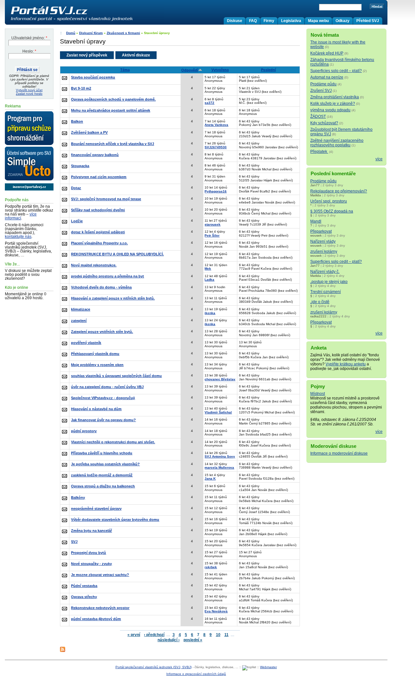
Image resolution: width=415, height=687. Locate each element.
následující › (169, 640)
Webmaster (268, 667)
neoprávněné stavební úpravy (96, 508)
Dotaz (76, 188)
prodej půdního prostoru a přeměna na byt (107, 276)
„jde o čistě (319, 302)
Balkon (77, 121)
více (379, 159)
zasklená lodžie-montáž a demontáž (102, 475)
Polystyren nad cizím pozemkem (98, 177)
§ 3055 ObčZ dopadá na (331, 211)
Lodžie (77, 221)
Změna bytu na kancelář (91, 531)
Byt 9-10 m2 (81, 88)
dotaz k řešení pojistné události (98, 232)
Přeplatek (319, 151)
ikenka (210, 313)
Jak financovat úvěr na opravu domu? (103, 420)
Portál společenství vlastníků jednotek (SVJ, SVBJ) (153, 667)
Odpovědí (189, 70)
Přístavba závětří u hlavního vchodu (101, 453)
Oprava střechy (84, 597)
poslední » (193, 640)
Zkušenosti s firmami (123, 33)
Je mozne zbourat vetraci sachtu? (100, 575)
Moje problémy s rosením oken (97, 365)
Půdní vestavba (84, 586)
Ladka (209, 279)
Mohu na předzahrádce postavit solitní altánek (110, 110)
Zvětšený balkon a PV (89, 132)
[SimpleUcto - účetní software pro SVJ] (29, 164)
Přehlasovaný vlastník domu (95, 354)
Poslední (268, 70)
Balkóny (78, 497)
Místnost (317, 393)
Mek (208, 268)
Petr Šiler (212, 235)
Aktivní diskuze (136, 55)
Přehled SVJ (367, 20)
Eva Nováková (216, 611)
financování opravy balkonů (95, 155)
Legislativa (291, 20)
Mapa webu (318, 20)
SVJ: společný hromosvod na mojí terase (106, 199)
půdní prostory (84, 431)
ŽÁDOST (318, 116)
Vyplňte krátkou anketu (346, 364)
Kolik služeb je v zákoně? (332, 103)
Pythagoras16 (216, 191)
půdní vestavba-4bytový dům (96, 619)
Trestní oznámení (325, 291)
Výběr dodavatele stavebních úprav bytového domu (115, 519)
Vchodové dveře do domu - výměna (101, 287)
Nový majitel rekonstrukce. (93, 265)
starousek (212, 224)
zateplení (79, 321)
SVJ (74, 542)
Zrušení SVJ (321, 90)
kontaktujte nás (18, 237)
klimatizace (80, 309)
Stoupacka (80, 166)
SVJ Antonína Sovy (220, 456)
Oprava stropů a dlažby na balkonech (103, 486)
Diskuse (234, 20)
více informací (21, 216)
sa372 (209, 102)
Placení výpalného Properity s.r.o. (99, 243)
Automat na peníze (326, 77)
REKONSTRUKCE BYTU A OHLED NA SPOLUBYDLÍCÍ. (117, 254)
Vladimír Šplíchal (218, 412)
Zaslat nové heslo (29, 93)
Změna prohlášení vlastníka (334, 97)
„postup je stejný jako (329, 281)
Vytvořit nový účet (29, 90)
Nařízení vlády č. (324, 271)
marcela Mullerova (219, 467)
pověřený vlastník (86, 343)
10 (218, 634)
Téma (125, 70)
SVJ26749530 (216, 147)
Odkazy (343, 20)
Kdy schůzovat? (324, 123)
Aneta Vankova (216, 125)
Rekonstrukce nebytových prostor (100, 608)
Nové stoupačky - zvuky (91, 564)
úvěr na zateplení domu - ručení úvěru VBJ (107, 387)
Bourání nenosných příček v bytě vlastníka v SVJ (112, 144)
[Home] (85, 20)
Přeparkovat (321, 231)
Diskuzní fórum (91, 33)
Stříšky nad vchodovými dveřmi (98, 210)
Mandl (315, 221)
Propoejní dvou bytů (88, 553)
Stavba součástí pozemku (93, 77)
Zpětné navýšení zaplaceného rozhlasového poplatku (336, 142)
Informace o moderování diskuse (339, 453)
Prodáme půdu (323, 84)
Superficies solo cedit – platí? (336, 70)
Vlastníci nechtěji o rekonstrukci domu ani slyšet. (113, 442)
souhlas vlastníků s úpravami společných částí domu (116, 376)
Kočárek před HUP (326, 53)
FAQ (253, 20)
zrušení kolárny (323, 251)
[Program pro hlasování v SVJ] (29, 128)
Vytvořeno (220, 70)
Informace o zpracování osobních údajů (196, 674)
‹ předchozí (154, 634)
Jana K (210, 478)
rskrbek (211, 567)
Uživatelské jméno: (29, 38)
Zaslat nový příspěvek (86, 55)
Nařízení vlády (323, 241)
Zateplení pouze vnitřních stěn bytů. (102, 332)
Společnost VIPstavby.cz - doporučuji (103, 398)
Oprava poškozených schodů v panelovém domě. (113, 99)
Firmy (269, 20)
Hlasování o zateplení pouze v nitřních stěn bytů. (113, 298)
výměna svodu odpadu (330, 110)
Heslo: (29, 51)
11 (226, 634)
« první (133, 634)
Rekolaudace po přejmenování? (338, 191)
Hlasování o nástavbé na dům (96, 409)
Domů (70, 33)
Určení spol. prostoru (328, 201)
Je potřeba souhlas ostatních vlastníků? (105, 464)
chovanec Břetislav (220, 379)
